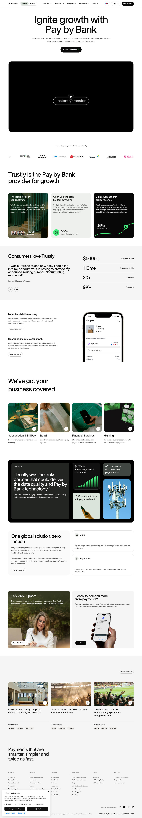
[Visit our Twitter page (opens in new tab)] (129, 807)
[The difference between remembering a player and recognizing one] (114, 706)
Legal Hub (21, 813)
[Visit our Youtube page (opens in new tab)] (124, 807)
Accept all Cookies (15, 809)
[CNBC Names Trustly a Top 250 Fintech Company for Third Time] (28, 706)
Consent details (9, 813)
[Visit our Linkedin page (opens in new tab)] (133, 807)
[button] (47, 3)
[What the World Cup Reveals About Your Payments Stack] (71, 706)
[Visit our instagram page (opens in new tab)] (120, 807)
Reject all (38, 809)
